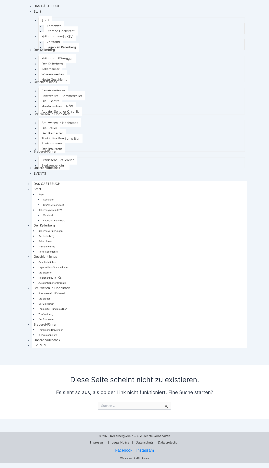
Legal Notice (120, 442)
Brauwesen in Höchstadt (52, 288)
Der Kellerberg (44, 225)
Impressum (97, 442)
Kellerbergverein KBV (50, 210)
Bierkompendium (47, 334)
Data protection (168, 442)
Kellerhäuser (45, 241)
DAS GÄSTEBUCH (47, 184)
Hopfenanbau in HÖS (50, 277)
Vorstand (48, 215)
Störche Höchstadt (53, 204)
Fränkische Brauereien (50, 329)
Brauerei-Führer (45, 324)
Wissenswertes (46, 246)
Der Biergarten (46, 303)
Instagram (145, 450)
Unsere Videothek (47, 340)
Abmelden (48, 199)
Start (37, 189)
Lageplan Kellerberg (54, 220)
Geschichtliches (45, 256)
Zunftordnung (45, 314)
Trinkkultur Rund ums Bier (52, 308)
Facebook (123, 450)
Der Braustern (46, 319)
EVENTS (40, 345)
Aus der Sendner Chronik (52, 282)
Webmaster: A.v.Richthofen (134, 458)
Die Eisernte (45, 272)
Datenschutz (144, 442)
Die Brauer (44, 298)
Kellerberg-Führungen (50, 230)
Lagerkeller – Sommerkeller (53, 267)
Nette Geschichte (48, 251)
